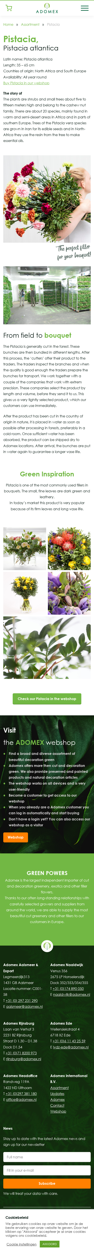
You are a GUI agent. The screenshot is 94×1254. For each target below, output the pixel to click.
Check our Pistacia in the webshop (47, 699)
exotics (57, 886)
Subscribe (47, 1183)
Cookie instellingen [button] (22, 1244)
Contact (57, 1105)
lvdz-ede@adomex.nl (71, 1047)
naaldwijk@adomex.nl (71, 994)
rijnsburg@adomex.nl (23, 1059)
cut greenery (36, 916)
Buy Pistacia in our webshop (26, 83)
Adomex (57, 1099)
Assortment (30, 24)
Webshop (16, 837)
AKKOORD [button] (49, 1244)
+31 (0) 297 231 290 (22, 1000)
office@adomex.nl (21, 1099)
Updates (57, 1093)
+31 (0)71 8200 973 (21, 1053)
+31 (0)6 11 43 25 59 (69, 1041)
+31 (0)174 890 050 (68, 988)
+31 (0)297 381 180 (21, 1093)
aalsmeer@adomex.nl (24, 1006)
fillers (69, 916)
